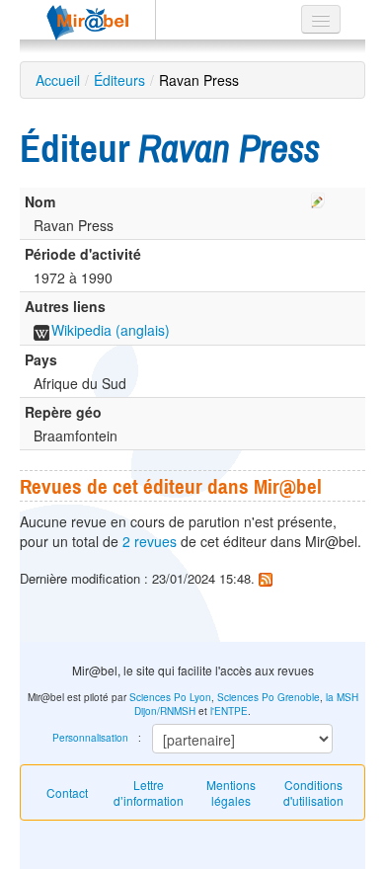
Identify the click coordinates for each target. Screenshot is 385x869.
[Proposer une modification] (318, 197)
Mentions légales (231, 792)
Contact (67, 792)
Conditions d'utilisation (313, 792)
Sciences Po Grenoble (268, 697)
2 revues (149, 541)
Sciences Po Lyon (170, 697)
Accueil (58, 80)
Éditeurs (119, 80)
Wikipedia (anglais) (110, 330)
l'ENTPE (229, 711)
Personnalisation (90, 738)
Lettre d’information (149, 792)
